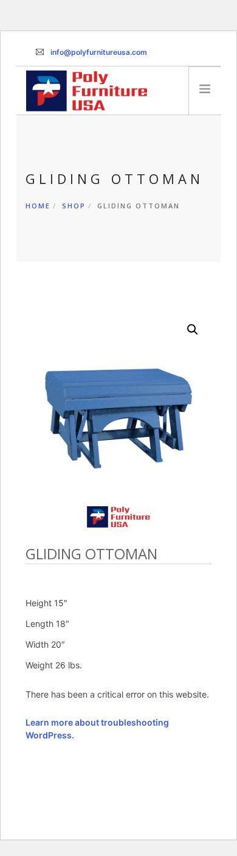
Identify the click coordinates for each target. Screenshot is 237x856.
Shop (74, 205)
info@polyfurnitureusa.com (98, 52)
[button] (193, 330)
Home (38, 205)
